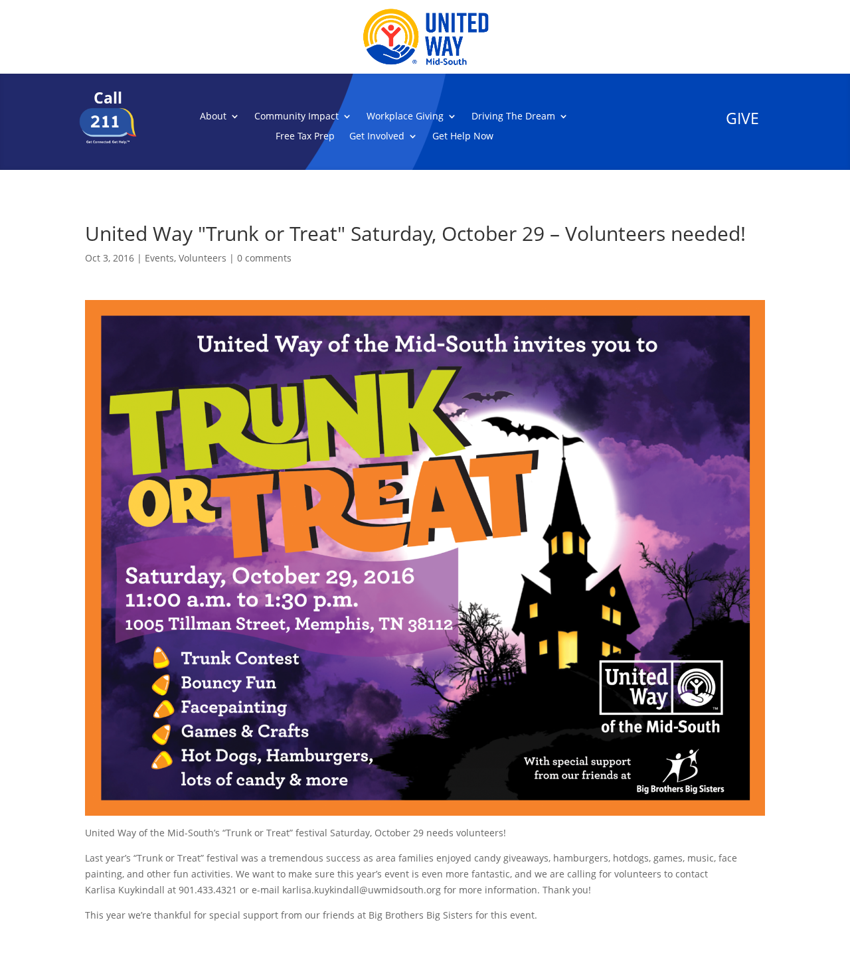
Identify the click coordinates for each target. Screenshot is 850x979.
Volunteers (202, 258)
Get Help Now (462, 136)
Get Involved (376, 136)
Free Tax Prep (305, 136)
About (213, 117)
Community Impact (296, 117)
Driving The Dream (513, 117)
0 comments (264, 258)
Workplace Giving (405, 117)
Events (159, 258)
